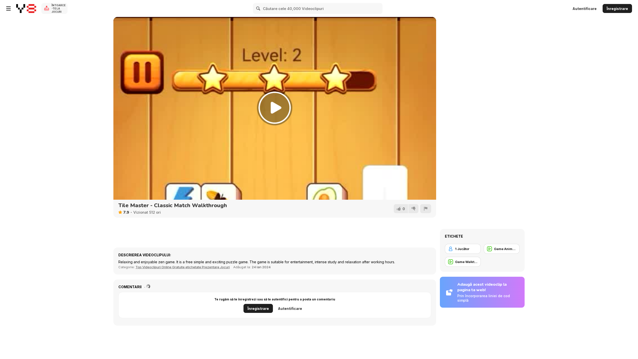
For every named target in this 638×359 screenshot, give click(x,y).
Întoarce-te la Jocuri (59, 8)
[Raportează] (425, 208)
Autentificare (584, 8)
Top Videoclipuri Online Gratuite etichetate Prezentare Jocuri (183, 267)
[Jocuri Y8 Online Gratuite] (26, 8)
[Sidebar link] (8, 8)
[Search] (258, 8)
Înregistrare (617, 8)
